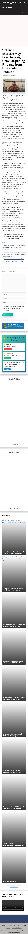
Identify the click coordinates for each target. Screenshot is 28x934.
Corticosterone (20, 245)
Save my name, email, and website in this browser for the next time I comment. (14, 308)
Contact (8, 928)
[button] (2, 12)
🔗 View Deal (7, 358)
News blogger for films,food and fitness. (14, 5)
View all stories (14, 887)
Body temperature (9, 245)
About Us (4, 925)
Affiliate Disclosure (17, 928)
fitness (6, 243)
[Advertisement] (14, 29)
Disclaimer (23, 925)
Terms (17, 925)
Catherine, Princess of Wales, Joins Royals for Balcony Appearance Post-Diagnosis (13, 261)
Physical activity (17, 247)
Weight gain (5, 250)
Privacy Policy (11, 925)
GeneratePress (16, 932)
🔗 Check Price (8, 349)
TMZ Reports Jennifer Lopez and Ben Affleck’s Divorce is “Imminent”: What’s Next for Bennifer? (14, 254)
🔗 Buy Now (7, 369)
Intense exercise (7, 247)
